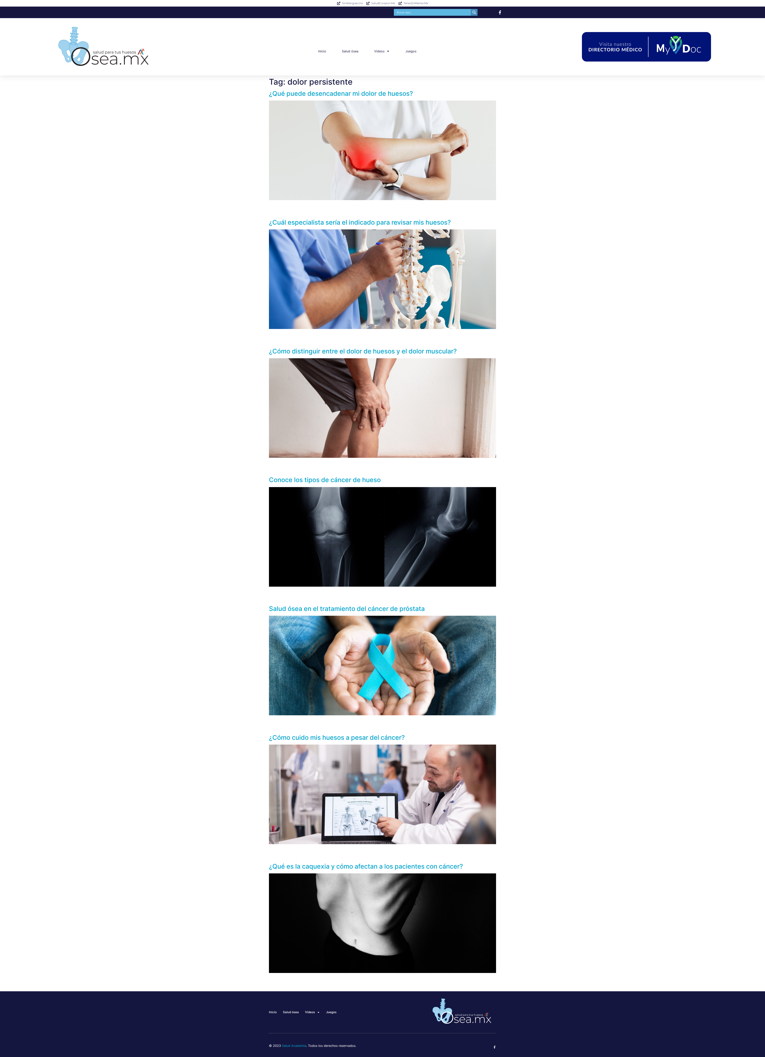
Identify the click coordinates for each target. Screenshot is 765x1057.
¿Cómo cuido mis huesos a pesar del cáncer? (337, 737)
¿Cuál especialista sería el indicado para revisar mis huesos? (360, 222)
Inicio (322, 51)
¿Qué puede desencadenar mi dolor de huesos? (341, 93)
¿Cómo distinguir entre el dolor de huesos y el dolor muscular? (363, 351)
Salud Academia (294, 1046)
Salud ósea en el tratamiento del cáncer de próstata (347, 609)
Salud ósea (350, 51)
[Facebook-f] (500, 12)
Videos (379, 51)
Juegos (410, 51)
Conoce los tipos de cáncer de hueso (325, 480)
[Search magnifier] (474, 12)
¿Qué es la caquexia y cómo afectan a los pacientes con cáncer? (366, 866)
